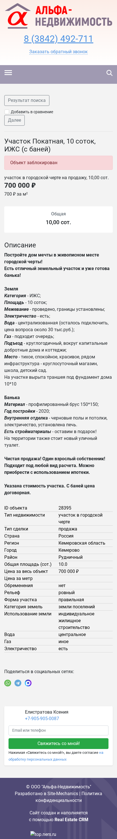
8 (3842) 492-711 (58, 38)
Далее (14, 120)
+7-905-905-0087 (42, 718)
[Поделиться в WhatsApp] (7, 683)
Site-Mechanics (62, 793)
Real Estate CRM (71, 819)
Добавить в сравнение (32, 112)
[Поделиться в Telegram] (17, 683)
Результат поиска (27, 100)
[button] (58, 52)
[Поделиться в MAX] (28, 683)
